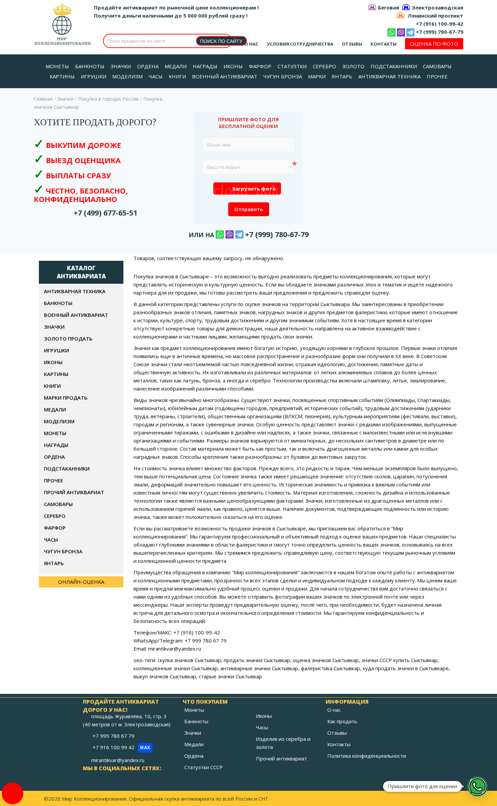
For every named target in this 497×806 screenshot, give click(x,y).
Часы (51, 539)
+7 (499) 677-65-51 (105, 213)
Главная (43, 99)
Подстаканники (67, 468)
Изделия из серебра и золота (283, 742)
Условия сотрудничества (300, 44)
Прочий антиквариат (74, 492)
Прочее (53, 480)
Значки (65, 99)
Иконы (53, 362)
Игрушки (56, 350)
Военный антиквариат (76, 314)
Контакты (384, 44)
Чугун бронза (63, 551)
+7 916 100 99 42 (121, 747)
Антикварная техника (74, 291)
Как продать (342, 721)
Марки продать (66, 397)
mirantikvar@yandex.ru (117, 760)
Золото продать (68, 338)
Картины (56, 374)
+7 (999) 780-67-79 (439, 31)
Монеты (55, 433)
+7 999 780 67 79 (114, 735)
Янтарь (54, 563)
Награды (56, 445)
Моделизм (59, 421)
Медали (55, 409)
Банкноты (58, 303)
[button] (477, 786)
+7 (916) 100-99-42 (439, 23)
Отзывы (352, 44)
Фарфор (55, 527)
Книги (52, 385)
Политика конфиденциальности (366, 755)
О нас (251, 44)
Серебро (55, 515)
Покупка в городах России (108, 99)
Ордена (54, 456)
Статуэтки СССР (203, 767)
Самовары (58, 504)
